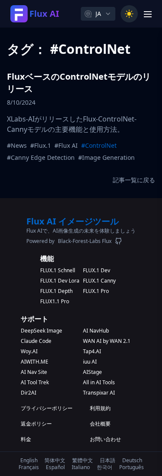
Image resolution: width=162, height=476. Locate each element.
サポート (34, 319)
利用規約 (100, 408)
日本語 (107, 460)
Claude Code (36, 341)
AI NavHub (96, 330)
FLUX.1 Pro (96, 291)
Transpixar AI (99, 392)
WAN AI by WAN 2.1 (106, 341)
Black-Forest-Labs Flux (84, 241)
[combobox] (98, 14)
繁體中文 (82, 460)
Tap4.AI (92, 351)
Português (131, 467)
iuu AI (90, 361)
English (29, 460)
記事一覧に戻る (134, 180)
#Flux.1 (40, 145)
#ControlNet (99, 145)
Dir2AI (28, 392)
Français (29, 467)
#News (17, 145)
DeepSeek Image (41, 330)
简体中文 (54, 460)
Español (55, 467)
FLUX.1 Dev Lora (59, 280)
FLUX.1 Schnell (57, 270)
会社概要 (100, 423)
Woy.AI (29, 351)
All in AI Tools (99, 382)
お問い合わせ (105, 439)
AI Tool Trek (35, 382)
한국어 (104, 467)
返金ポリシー (36, 423)
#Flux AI (66, 145)
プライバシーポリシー (47, 408)
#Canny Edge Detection (41, 157)
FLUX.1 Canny (99, 280)
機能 (47, 258)
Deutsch (132, 460)
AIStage (92, 372)
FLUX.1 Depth (56, 291)
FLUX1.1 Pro (54, 301)
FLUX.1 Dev (96, 270)
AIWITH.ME (34, 361)
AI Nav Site (34, 372)
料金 (26, 439)
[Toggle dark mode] (129, 13)
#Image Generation (106, 157)
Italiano (81, 467)
